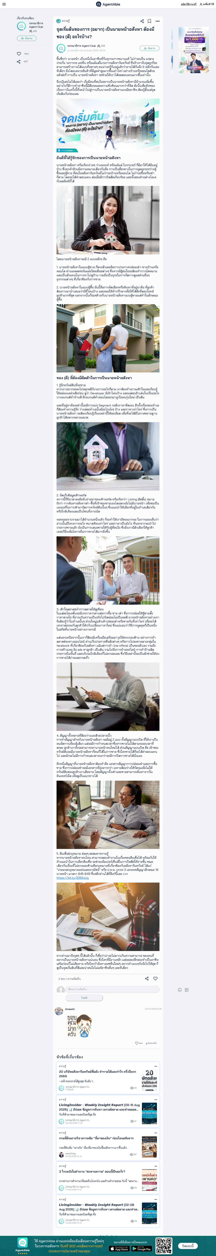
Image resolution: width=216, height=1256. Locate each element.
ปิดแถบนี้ (188, 1246)
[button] (21, 25)
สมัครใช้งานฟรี (189, 4)
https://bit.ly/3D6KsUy (73, 878)
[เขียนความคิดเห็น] (107, 989)
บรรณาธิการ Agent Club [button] (36, 25)
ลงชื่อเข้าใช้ (208, 4)
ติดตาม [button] (28, 38)
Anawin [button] (70, 1009)
